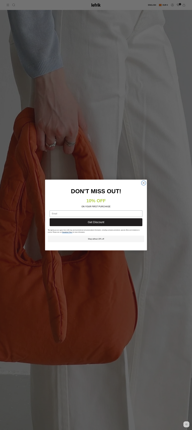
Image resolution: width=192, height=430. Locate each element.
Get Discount (96, 222)
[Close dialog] (143, 183)
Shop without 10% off (96, 239)
